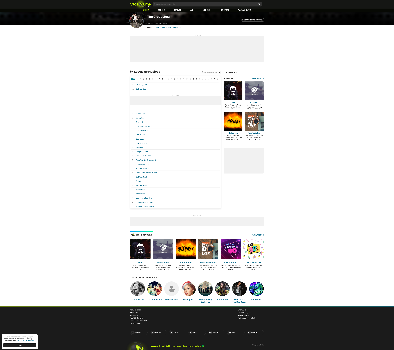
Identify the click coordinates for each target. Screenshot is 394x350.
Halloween (140, 147)
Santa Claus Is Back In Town (146, 173)
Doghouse (140, 139)
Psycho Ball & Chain (143, 156)
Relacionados (166, 28)
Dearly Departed (142, 131)
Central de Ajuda (244, 313)
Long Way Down (142, 152)
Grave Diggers (141, 85)
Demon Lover (141, 135)
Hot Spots (224, 10)
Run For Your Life (142, 168)
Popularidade (178, 28)
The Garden (140, 190)
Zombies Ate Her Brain (144, 202)
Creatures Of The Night (145, 126)
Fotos (157, 28)
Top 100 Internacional (138, 321)
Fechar (19, 345)
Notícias (206, 10)
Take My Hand (141, 185)
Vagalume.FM (244, 10)
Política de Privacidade (247, 318)
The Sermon (140, 194)
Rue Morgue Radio (143, 164)
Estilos (177, 10)
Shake (138, 181)
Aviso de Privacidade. (26, 341)
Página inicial (151, 23)
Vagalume (140, 4)
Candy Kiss (140, 118)
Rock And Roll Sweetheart (146, 160)
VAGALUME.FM (257, 78)
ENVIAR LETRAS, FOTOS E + (253, 20)
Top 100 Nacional (136, 318)
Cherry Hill (140, 122)
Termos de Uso (243, 315)
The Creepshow (158, 17)
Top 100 (161, 10)
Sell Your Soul (141, 89)
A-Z (191, 10)
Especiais (134, 313)
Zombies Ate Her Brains (145, 206)
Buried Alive (140, 114)
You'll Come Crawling (144, 198)
